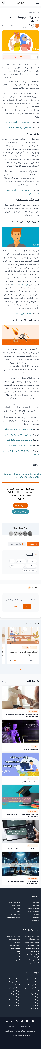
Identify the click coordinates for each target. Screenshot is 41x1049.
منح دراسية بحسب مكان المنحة (29, 972)
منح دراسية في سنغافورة (14, 988)
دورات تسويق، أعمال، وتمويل (13, 936)
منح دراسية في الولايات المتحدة (32, 979)
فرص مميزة (35, 896)
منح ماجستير (36, 902)
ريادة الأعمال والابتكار (15, 945)
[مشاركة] (10, 660)
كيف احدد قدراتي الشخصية (23, 313)
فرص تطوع (17, 908)
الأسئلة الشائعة (20, 1031)
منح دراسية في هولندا (34, 1009)
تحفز (12, 561)
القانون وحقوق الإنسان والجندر (31, 954)
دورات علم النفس (34, 951)
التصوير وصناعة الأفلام (33, 945)
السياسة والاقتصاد (15, 954)
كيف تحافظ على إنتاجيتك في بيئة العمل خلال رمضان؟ (23, 653)
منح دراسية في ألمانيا (34, 1000)
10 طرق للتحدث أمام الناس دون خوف (18, 429)
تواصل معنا (31, 1031)
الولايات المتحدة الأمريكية (20, 284)
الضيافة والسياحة (15, 948)
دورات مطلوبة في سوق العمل (32, 936)
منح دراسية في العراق (15, 1003)
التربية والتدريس (35, 957)
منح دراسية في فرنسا (15, 997)
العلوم (18, 951)
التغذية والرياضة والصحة (33, 960)
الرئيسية (32, 1026)
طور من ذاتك (32, 561)
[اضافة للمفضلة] (15, 660)
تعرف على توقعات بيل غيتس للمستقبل (18, 434)
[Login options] (3, 3)
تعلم (38, 12)
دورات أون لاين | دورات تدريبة (29, 930)
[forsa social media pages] (32, 1021)
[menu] (37, 2)
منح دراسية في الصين (34, 1006)
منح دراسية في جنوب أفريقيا (13, 1000)
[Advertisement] (20, 1043)
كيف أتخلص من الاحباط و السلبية (20, 127)
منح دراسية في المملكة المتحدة (32, 985)
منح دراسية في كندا (34, 994)
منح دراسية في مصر (34, 997)
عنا (26, 1026)
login (27, 606)
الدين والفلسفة (16, 960)
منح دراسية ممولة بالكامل (32, 911)
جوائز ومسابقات (35, 920)
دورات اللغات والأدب (34, 939)
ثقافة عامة (25, 648)
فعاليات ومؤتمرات (15, 905)
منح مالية (36, 914)
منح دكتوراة (36, 905)
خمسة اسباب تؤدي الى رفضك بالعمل (19, 445)
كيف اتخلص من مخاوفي (29, 570)
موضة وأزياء (17, 942)
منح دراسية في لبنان (15, 991)
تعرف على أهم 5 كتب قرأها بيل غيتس (18, 440)
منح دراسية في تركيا (34, 1003)
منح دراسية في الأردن (34, 982)
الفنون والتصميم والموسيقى (32, 942)
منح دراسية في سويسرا (14, 979)
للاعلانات (21, 1026)
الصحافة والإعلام (34, 963)
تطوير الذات (32, 12)
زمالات (18, 911)
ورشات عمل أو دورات (14, 902)
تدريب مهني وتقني (15, 914)
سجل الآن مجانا (20, 505)
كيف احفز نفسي (21, 561)
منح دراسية (36, 917)
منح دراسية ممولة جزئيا (33, 908)
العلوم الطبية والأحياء (14, 939)
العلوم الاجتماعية (15, 957)
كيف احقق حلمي (31, 566)
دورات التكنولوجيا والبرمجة (32, 948)
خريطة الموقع (9, 1031)
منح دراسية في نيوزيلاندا (14, 1006)
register (15, 606)
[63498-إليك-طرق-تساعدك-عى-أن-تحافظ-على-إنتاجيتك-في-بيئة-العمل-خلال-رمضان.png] (23, 635)
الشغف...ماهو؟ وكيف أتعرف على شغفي (18, 122)
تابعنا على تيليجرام (20, 511)
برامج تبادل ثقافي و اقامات (13, 917)
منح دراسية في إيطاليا (15, 994)
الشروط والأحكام (11, 1026)
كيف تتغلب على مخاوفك (17, 566)
